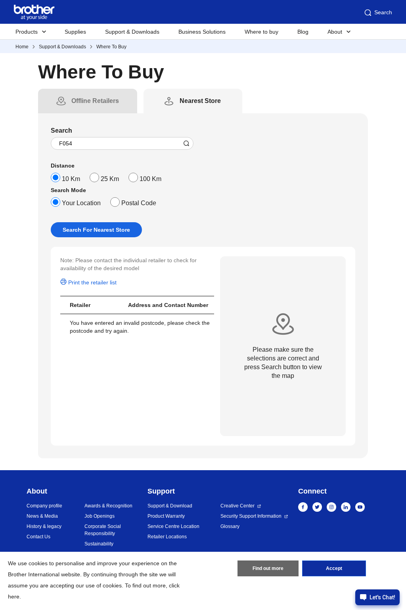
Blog (302, 32)
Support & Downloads (132, 32)
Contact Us (38, 536)
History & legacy (44, 526)
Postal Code (138, 203)
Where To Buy (111, 47)
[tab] (95, 101)
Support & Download (169, 506)
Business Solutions (202, 32)
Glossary (229, 526)
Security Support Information (251, 516)
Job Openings (99, 516)
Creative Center (237, 506)
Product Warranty (166, 516)
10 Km (71, 178)
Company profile (44, 506)
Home (22, 47)
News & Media (42, 516)
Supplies (75, 32)
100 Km (150, 178)
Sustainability (98, 544)
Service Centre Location (173, 526)
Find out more (268, 568)
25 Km (110, 178)
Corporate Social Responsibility (102, 530)
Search (383, 12)
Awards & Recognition (108, 506)
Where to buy (261, 32)
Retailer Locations (167, 536)
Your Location (81, 203)
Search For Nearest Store (96, 230)
